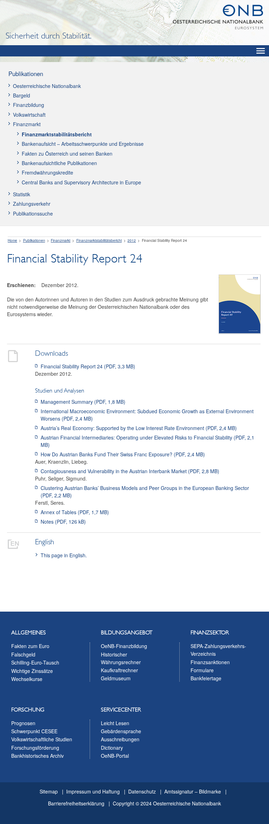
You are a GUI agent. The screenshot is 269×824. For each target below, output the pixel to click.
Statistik (21, 194)
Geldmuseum (116, 678)
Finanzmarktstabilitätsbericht (57, 134)
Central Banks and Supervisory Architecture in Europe (81, 182)
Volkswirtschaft (29, 114)
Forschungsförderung (35, 747)
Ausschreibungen (120, 739)
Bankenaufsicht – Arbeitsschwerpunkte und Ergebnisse (83, 143)
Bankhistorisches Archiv (37, 755)
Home (12, 240)
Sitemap (49, 791)
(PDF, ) (83, 401)
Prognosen (23, 723)
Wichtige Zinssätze (32, 670)
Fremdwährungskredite (47, 172)
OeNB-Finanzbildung (124, 645)
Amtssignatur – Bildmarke (192, 791)
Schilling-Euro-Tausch (35, 662)
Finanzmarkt (27, 124)
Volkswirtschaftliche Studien (41, 739)
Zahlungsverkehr (31, 203)
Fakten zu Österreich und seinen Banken (67, 153)
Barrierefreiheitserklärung (76, 803)
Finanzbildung (28, 104)
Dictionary (112, 747)
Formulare (202, 670)
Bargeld (21, 95)
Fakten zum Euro (30, 645)
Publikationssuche (33, 213)
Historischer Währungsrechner (121, 658)
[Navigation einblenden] (260, 50)
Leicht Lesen (115, 723)
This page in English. (64, 555)
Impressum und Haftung (93, 791)
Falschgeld (23, 654)
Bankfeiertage (206, 678)
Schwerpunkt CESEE (34, 731)
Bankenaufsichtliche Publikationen (59, 162)
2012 (131, 240)
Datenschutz (142, 791)
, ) (88, 366)
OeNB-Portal (115, 755)
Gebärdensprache (121, 731)
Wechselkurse (26, 678)
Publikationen (25, 73)
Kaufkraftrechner (119, 670)
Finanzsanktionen (210, 662)
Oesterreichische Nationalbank (47, 85)
